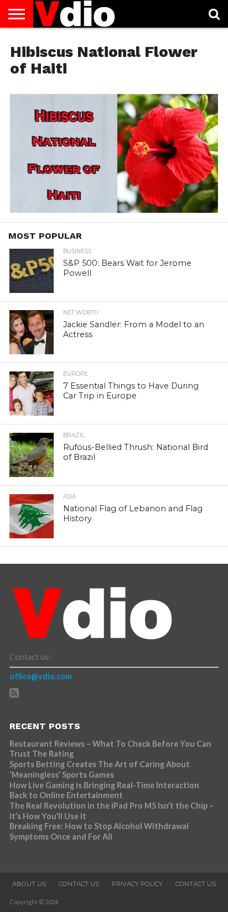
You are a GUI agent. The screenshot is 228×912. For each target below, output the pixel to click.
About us (29, 884)
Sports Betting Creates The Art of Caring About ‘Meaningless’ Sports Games (99, 769)
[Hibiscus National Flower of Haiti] (114, 209)
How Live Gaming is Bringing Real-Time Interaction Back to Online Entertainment (104, 790)
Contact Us (79, 884)
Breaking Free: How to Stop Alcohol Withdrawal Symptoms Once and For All (99, 831)
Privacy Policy (137, 884)
